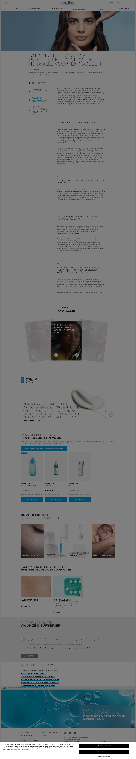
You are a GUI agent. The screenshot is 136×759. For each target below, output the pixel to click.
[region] (68, 750)
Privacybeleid (26, 750)
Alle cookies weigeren (104, 752)
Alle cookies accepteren (104, 746)
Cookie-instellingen (104, 756)
